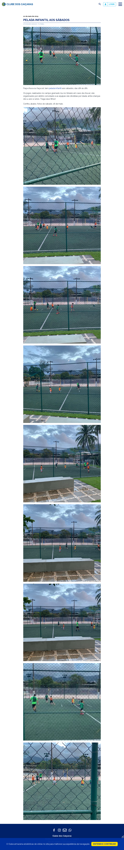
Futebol (41, 24)
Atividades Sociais (30, 24)
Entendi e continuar (104, 844)
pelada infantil (55, 88)
